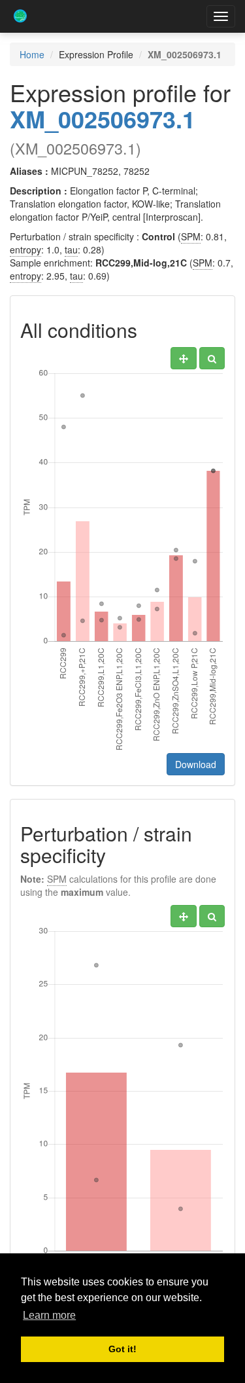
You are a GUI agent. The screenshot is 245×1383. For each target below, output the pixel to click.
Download (195, 764)
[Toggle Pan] (184, 358)
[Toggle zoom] (212, 358)
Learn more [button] (49, 1315)
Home (32, 54)
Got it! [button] (122, 1349)
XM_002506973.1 (102, 118)
